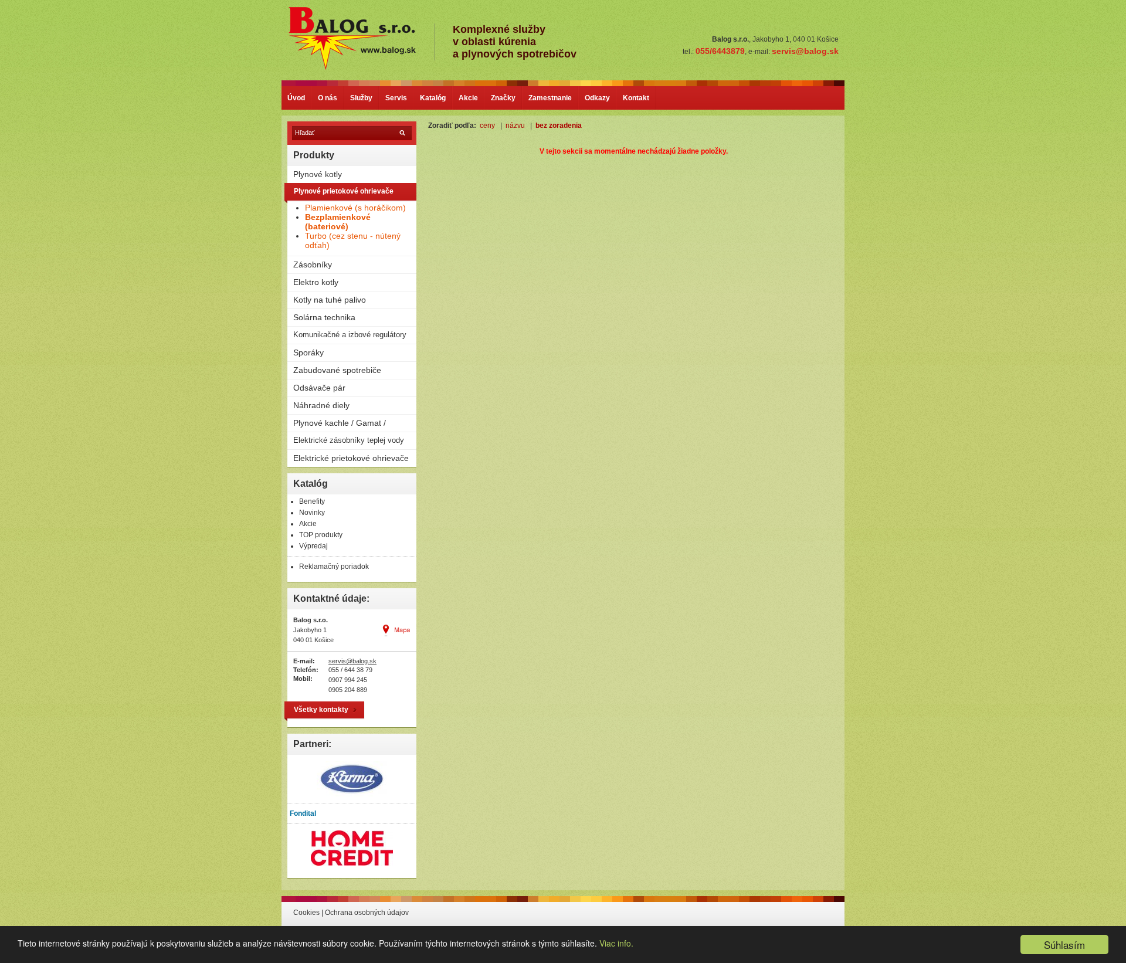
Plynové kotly (317, 174)
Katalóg (433, 98)
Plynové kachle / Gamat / (339, 423)
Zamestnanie (550, 98)
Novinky (312, 512)
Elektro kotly (315, 282)
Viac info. (616, 943)
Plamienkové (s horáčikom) (355, 207)
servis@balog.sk (352, 660)
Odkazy (597, 98)
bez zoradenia (558, 125)
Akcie (468, 98)
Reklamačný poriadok (334, 566)
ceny (487, 125)
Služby (361, 98)
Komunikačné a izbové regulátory (349, 334)
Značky (503, 98)
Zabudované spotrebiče (337, 370)
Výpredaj (313, 546)
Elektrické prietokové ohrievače (351, 458)
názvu (515, 125)
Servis (396, 98)
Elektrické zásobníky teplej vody (348, 440)
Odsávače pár (319, 387)
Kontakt (636, 98)
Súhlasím (1064, 944)
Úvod (296, 98)
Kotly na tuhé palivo (329, 299)
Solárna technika (324, 317)
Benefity (312, 501)
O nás (327, 98)
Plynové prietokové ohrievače (344, 191)
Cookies (306, 912)
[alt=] (360, 68)
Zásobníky (312, 264)
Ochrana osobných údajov (367, 912)
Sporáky (308, 352)
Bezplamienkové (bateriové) (338, 221)
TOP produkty (320, 535)
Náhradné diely (321, 405)
